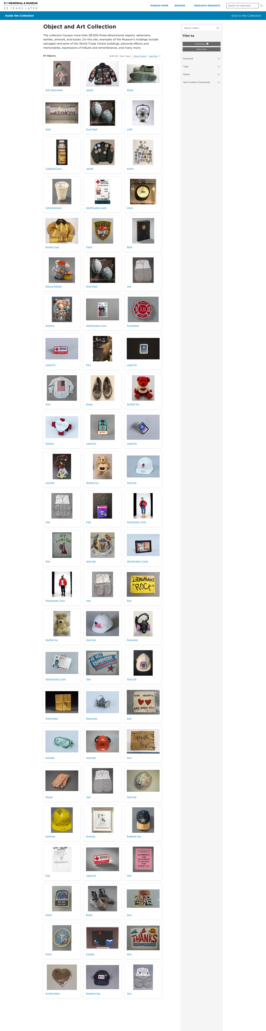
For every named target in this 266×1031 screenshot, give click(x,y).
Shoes (130, 90)
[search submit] (218, 28)
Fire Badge (133, 325)
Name (186, 74)
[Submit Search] (261, 5)
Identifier (153, 56)
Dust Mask (91, 129)
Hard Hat (131, 482)
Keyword (188, 58)
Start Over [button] (202, 49)
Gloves (49, 797)
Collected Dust (53, 168)
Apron (130, 168)
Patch (89, 247)
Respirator (132, 640)
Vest (129, 286)
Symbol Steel (52, 993)
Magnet (49, 443)
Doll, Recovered (54, 90)
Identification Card (96, 208)
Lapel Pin (50, 365)
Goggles (50, 757)
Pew (88, 365)
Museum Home (159, 5)
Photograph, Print (136, 522)
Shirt (47, 404)
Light (129, 129)
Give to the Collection (246, 15)
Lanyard (49, 482)
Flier (47, 875)
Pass (88, 522)
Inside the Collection (19, 15)
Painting (49, 325)
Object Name (140, 56)
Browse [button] (180, 5)
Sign (47, 561)
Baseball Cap (134, 836)
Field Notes (51, 718)
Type (185, 66)
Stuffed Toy (133, 404)
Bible (129, 247)
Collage (90, 954)
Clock (130, 208)
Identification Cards (137, 561)
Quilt (48, 129)
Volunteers (200, 44)
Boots (89, 915)
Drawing (90, 836)
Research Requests (207, 5)
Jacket (89, 90)
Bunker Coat (52, 247)
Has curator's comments (196, 82)
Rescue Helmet (53, 286)
